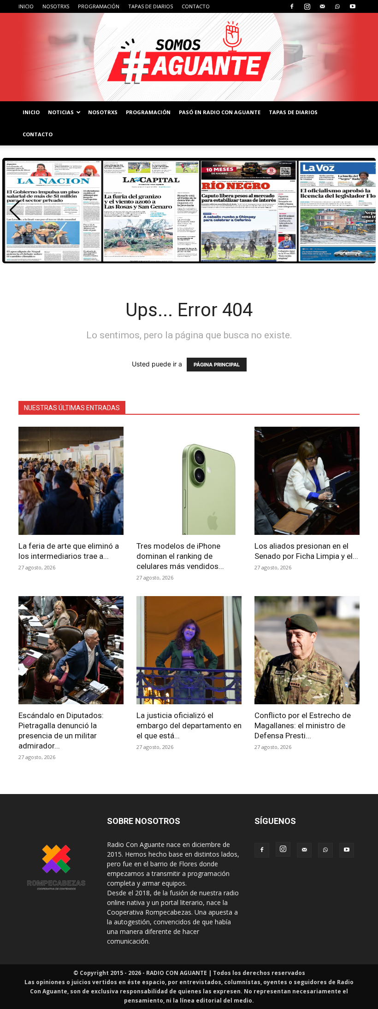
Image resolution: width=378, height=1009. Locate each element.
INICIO (26, 6)
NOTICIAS (61, 112)
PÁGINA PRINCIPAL (217, 364)
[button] (15, 210)
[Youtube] (353, 6)
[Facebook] (292, 6)
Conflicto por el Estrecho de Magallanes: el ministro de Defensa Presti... (302, 725)
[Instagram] (307, 6)
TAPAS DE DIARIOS (150, 6)
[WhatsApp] (337, 6)
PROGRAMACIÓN (98, 6)
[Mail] (322, 6)
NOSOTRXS (55, 6)
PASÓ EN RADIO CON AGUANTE (219, 112)
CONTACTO (196, 6)
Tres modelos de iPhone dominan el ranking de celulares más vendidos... (180, 556)
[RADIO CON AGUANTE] (189, 57)
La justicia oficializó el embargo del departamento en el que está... (189, 725)
